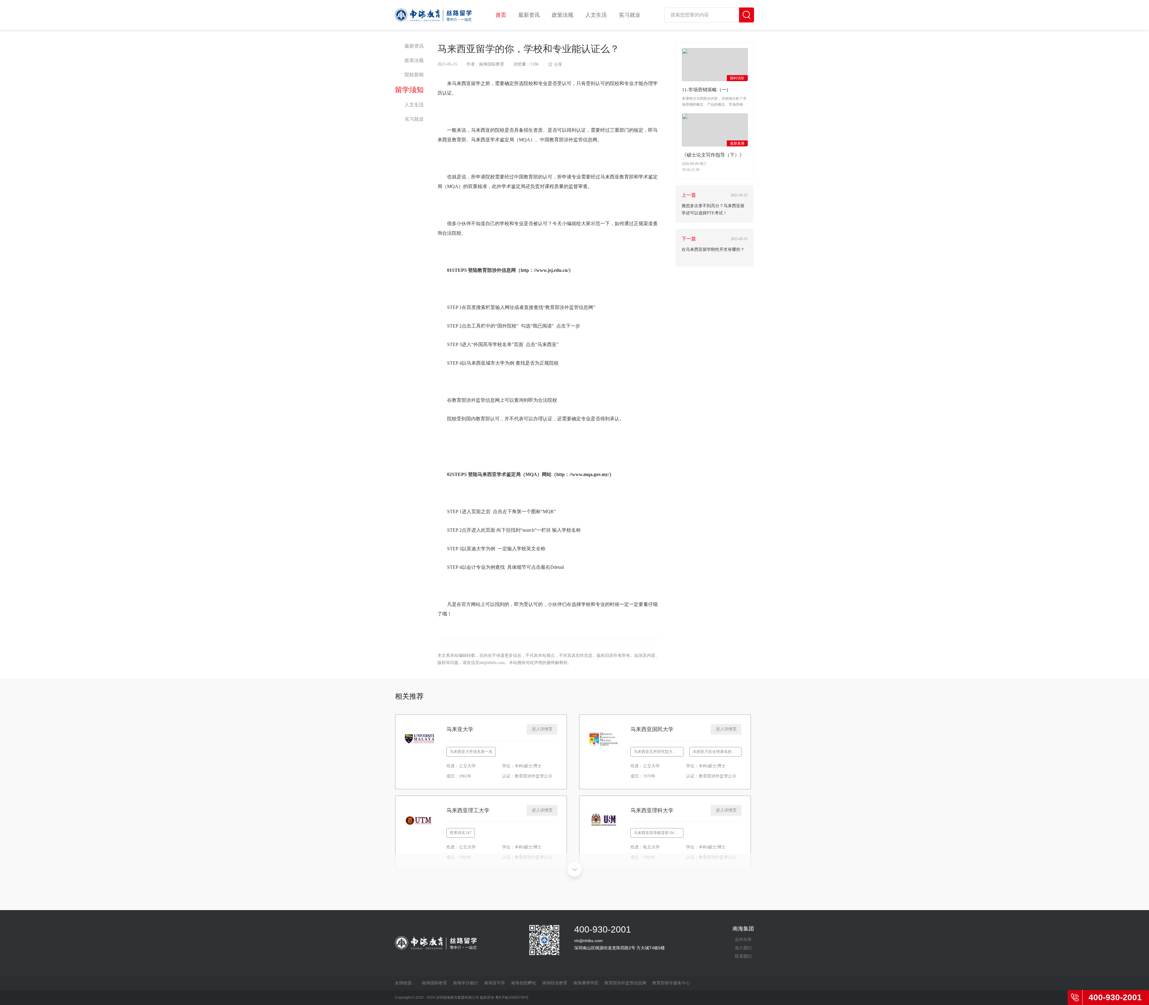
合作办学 (743, 939)
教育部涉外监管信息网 (625, 982)
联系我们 (743, 956)
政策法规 (562, 15)
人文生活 (596, 15)
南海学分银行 (465, 982)
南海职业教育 (554, 982)
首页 (501, 15)
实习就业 (629, 15)
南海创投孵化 (523, 982)
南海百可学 (494, 982)
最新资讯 (529, 15)
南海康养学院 (585, 982)
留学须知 (409, 90)
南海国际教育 (434, 982)
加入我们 (743, 947)
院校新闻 (414, 74)
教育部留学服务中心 (671, 982)
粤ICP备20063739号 (512, 997)
